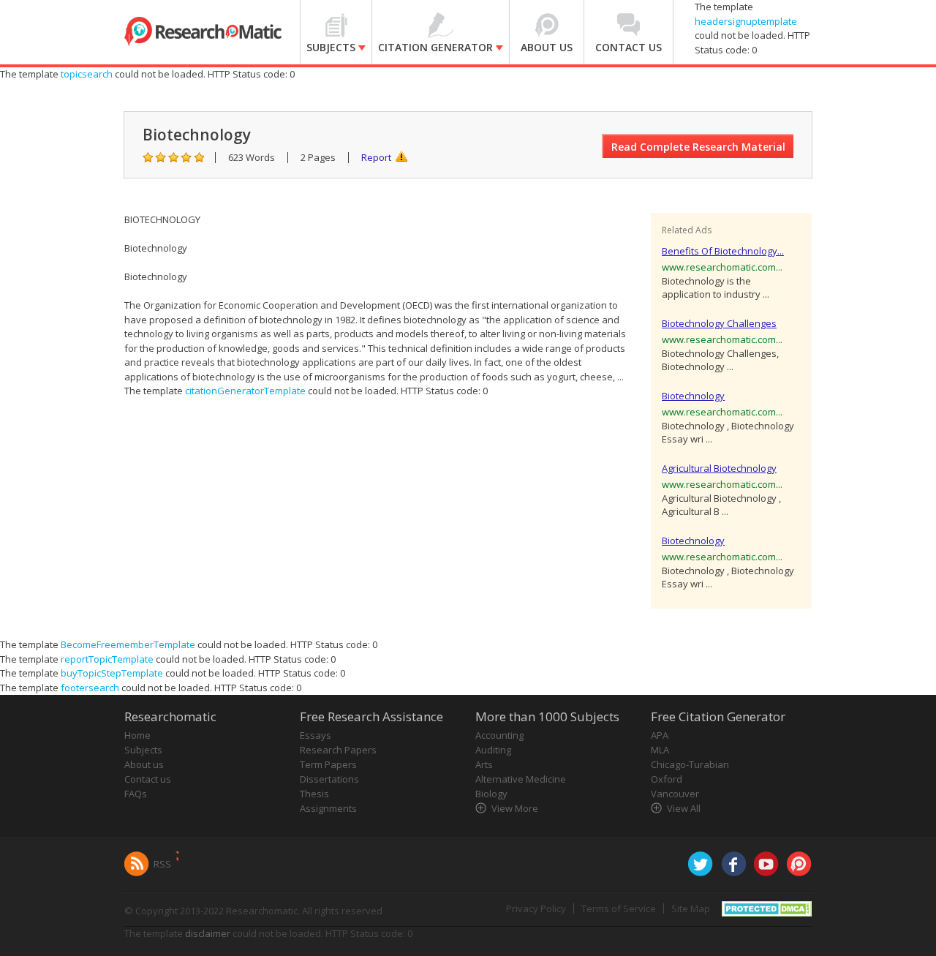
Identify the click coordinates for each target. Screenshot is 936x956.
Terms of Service (618, 908)
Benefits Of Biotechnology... (723, 250)
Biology (491, 793)
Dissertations (329, 779)
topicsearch (87, 73)
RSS (162, 863)
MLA (660, 749)
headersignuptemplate (746, 21)
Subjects (143, 749)
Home (137, 735)
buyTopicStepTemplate (112, 673)
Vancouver (675, 793)
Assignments (328, 808)
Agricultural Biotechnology (719, 468)
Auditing (493, 749)
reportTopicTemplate (107, 659)
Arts (484, 764)
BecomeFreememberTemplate (128, 644)
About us (144, 764)
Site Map (690, 908)
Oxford (666, 779)
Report (376, 157)
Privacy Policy (536, 908)
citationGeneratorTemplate (245, 390)
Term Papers (328, 764)
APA (659, 735)
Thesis (314, 793)
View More (514, 808)
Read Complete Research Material (698, 147)
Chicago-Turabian (690, 764)
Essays (315, 735)
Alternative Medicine (520, 779)
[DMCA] (767, 907)
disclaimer (207, 933)
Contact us (147, 779)
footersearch (90, 687)
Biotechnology (693, 395)
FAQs (135, 793)
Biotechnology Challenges (719, 323)
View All (684, 808)
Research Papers (338, 749)
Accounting (499, 735)
